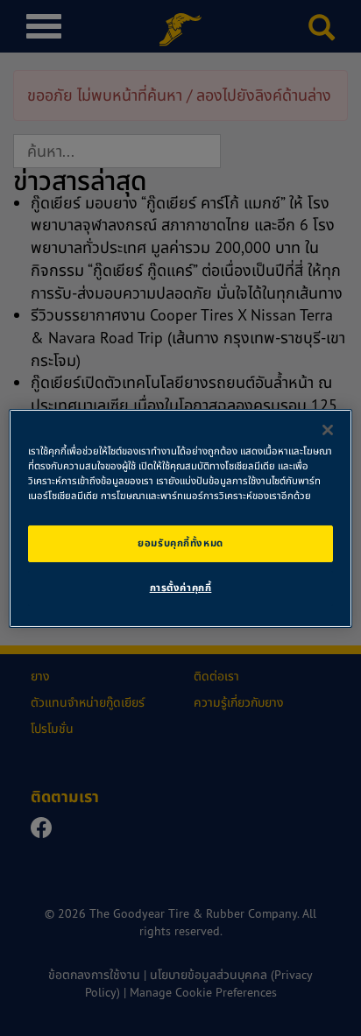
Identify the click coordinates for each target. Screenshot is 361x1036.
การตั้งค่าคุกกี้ (181, 587)
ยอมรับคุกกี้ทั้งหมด (180, 543)
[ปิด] (327, 429)
